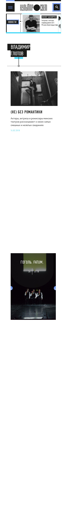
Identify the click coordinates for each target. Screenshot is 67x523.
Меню (9, 4)
